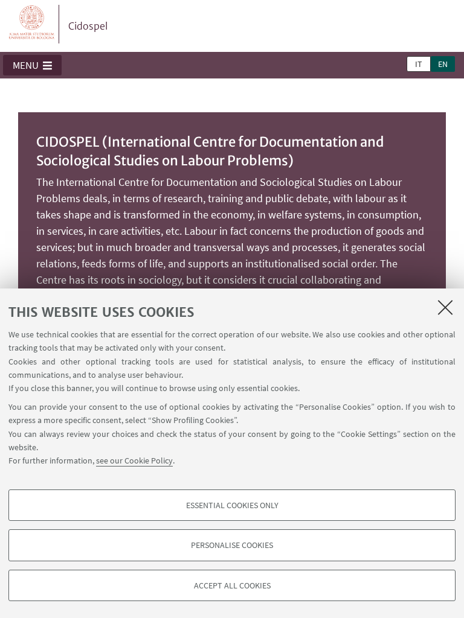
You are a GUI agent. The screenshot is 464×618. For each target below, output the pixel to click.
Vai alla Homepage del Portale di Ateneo (32, 24)
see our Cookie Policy (134, 460)
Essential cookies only (232, 505)
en (443, 64)
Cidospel (88, 26)
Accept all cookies (232, 585)
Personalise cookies (232, 545)
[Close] (445, 307)
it (418, 64)
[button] (32, 65)
